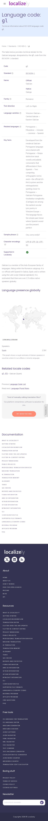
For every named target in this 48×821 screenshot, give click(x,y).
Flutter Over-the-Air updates (14, 454)
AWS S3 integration (10, 498)
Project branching (10, 461)
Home (4, 46)
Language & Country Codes (13, 522)
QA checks (6, 488)
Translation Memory (10, 478)
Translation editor (10, 451)
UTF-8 (28, 242)
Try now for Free (24, 414)
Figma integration (9, 495)
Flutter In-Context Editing (13, 457)
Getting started (8, 444)
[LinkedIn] (14, 559)
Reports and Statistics (11, 491)
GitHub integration (10, 501)
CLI (3, 512)
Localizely (31, 817)
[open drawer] (4, 3)
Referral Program (9, 525)
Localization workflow (12, 447)
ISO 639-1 (22, 46)
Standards (12, 46)
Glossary (6, 481)
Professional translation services (17, 468)
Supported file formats (12, 518)
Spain (4, 350)
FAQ (3, 532)
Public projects (8, 464)
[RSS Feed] (22, 559)
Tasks (4, 485)
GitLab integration (10, 505)
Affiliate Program (9, 528)
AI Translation (8, 474)
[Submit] (42, 802)
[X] (7, 559)
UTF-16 (35, 242)
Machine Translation (11, 471)
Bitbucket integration (11, 508)
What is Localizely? (10, 440)
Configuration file (10, 515)
